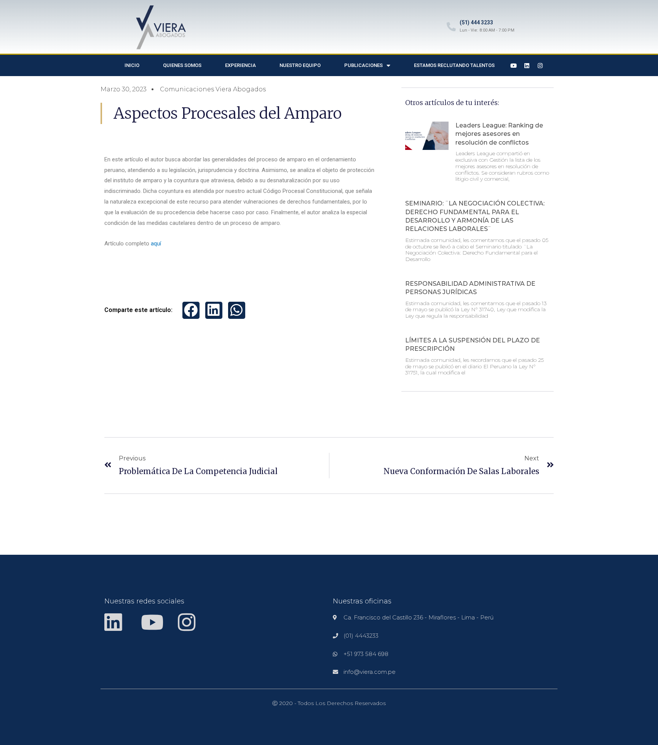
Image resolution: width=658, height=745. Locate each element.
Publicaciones (363, 65)
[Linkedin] (527, 65)
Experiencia (240, 65)
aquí (156, 243)
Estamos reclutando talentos (454, 65)
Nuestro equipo (300, 65)
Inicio (132, 65)
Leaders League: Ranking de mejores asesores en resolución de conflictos (499, 134)
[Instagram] (540, 65)
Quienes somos (182, 65)
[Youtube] (513, 65)
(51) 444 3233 (476, 22)
